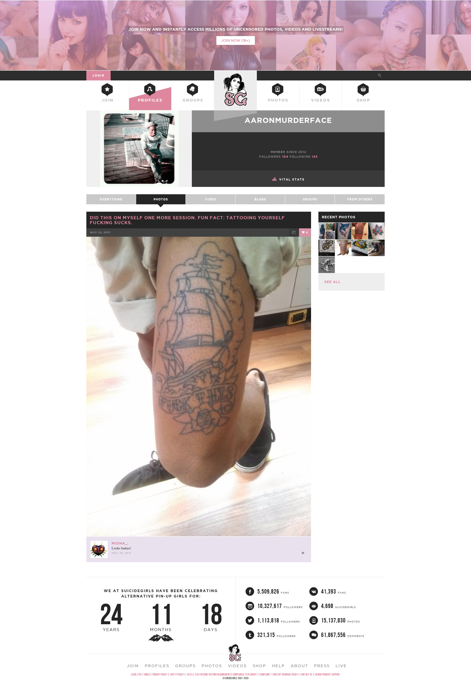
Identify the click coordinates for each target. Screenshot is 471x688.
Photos (278, 100)
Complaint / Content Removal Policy (279, 674)
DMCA (147, 674)
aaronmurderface (288, 120)
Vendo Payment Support (327, 674)
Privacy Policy (159, 674)
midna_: (120, 543)
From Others (360, 199)
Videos (320, 100)
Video (210, 199)
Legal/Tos (136, 674)
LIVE (341, 665)
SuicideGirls (235, 75)
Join (108, 100)
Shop (363, 100)
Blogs (260, 199)
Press (322, 665)
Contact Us (306, 674)
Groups (193, 100)
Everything (111, 199)
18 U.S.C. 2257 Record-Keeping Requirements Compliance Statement (221, 674)
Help (278, 665)
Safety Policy (177, 674)
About (299, 665)
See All (332, 282)
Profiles (150, 100)
